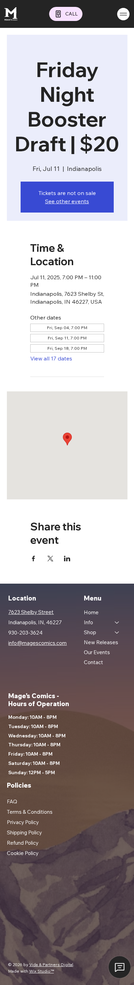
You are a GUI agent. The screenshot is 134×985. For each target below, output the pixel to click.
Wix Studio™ (41, 971)
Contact (93, 662)
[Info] (117, 622)
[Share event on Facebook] (33, 558)
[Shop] (117, 632)
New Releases (101, 642)
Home (91, 612)
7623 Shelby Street (31, 612)
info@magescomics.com (37, 643)
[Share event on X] (50, 558)
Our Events (97, 652)
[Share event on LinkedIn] (67, 558)
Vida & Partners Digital (51, 964)
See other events (67, 201)
